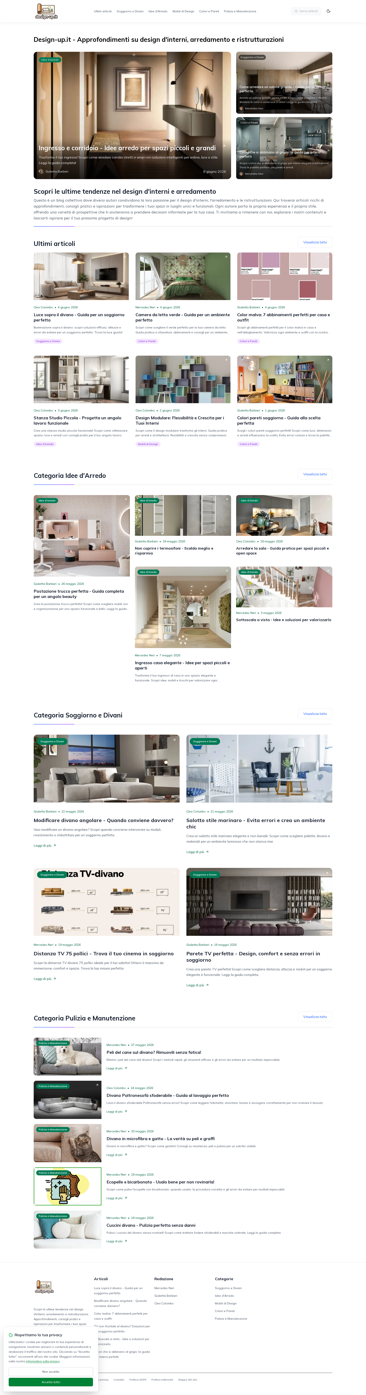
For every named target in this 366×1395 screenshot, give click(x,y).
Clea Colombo (43, 307)
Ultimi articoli (103, 11)
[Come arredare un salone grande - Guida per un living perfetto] (284, 83)
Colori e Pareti (209, 11)
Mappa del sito (187, 1379)
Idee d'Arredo (158, 11)
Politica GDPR (137, 1379)
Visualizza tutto (315, 242)
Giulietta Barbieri (248, 307)
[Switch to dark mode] (328, 11)
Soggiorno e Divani (130, 11)
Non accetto (51, 1372)
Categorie (224, 1278)
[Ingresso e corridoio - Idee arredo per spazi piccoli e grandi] (132, 115)
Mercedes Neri (145, 307)
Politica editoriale (162, 1379)
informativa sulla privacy (42, 1361)
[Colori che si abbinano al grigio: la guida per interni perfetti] (284, 148)
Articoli (101, 1278)
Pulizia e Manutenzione (240, 11)
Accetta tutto (51, 1382)
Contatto (119, 1379)
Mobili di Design (183, 11)
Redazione (163, 1278)
